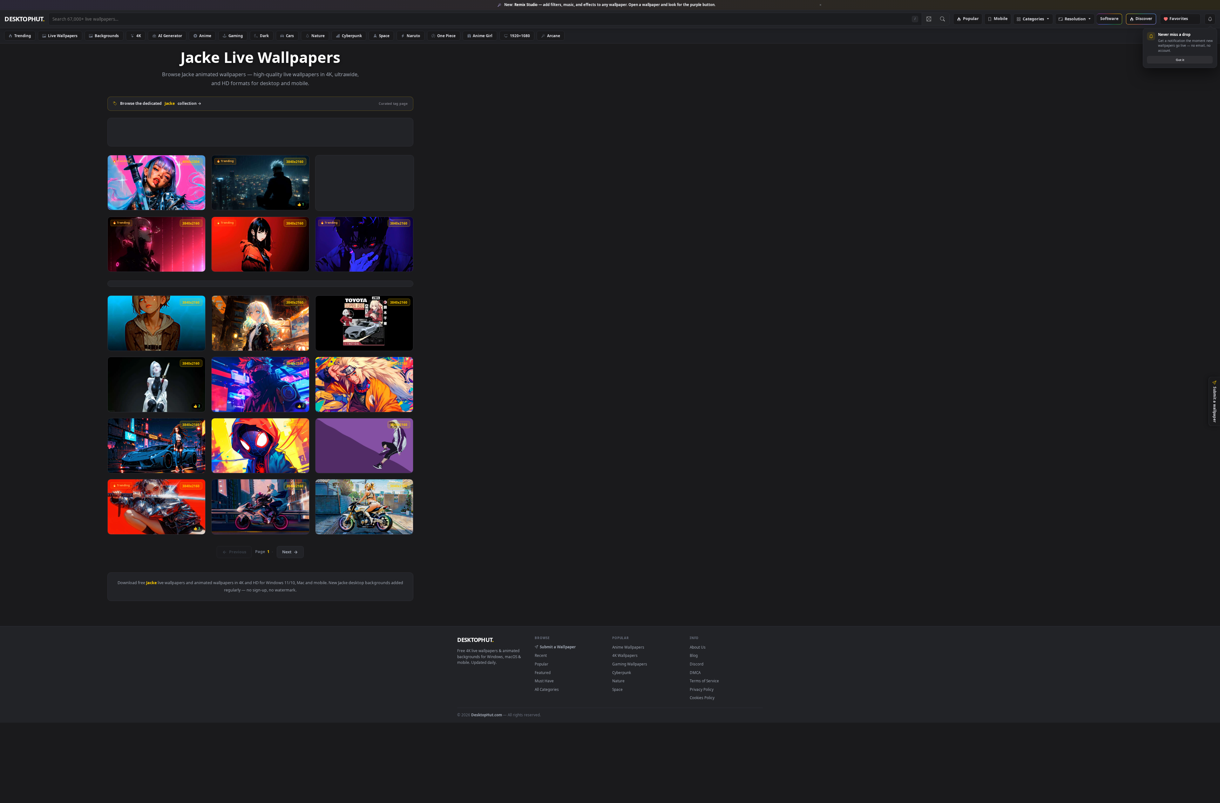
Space (384, 35)
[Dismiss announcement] (820, 5)
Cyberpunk (352, 35)
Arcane (553, 35)
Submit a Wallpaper (558, 646)
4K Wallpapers (625, 655)
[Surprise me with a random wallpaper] (929, 19)
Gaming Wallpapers (629, 663)
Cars (290, 35)
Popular (971, 19)
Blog (694, 655)
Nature (318, 35)
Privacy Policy (702, 689)
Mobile (1000, 19)
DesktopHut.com (486, 714)
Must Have (544, 680)
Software (1109, 19)
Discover (1143, 19)
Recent (541, 655)
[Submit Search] (942, 19)
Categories (1033, 19)
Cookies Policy (702, 697)
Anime (205, 35)
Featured (543, 672)
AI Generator (170, 35)
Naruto (413, 35)
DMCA (695, 672)
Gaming (235, 35)
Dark (264, 35)
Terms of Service (704, 680)
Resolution (1075, 19)
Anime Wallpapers (628, 647)
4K (138, 35)
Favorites (1181, 19)
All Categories (547, 689)
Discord (696, 663)
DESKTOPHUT (475, 640)
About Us (698, 647)
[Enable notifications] (1209, 19)
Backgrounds (107, 35)
